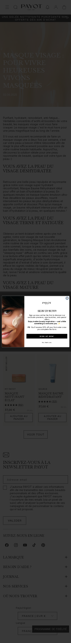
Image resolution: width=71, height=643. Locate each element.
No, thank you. (47, 342)
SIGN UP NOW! (46, 336)
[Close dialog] (67, 298)
